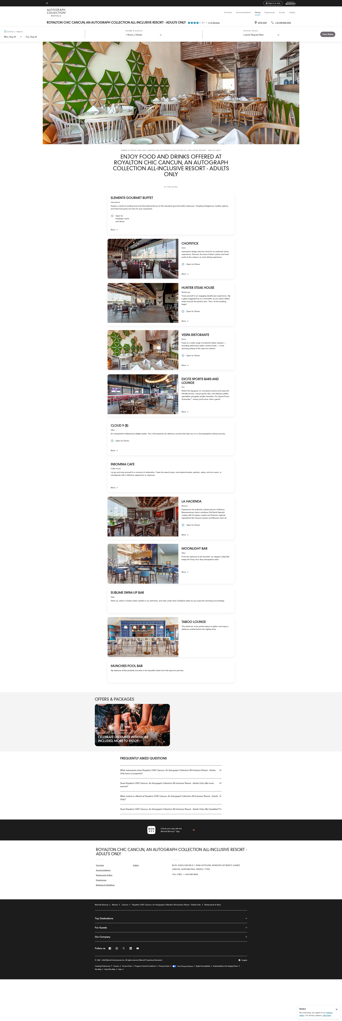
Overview (228, 12)
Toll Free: (185, 874)
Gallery (292, 12)
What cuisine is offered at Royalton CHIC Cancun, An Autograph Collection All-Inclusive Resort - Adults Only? (169, 798)
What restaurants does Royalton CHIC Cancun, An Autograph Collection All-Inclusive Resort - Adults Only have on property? (168, 772)
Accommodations (243, 12)
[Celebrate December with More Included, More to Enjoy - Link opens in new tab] (132, 725)
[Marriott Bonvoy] (289, 3)
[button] (273, 3)
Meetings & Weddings (105, 885)
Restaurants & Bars (104, 875)
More (113, 230)
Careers (116, 966)
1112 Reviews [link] (214, 23)
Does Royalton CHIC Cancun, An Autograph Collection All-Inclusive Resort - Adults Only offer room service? (167, 785)
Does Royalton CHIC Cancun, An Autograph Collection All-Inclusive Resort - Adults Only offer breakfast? (169, 809)
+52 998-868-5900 (283, 23)
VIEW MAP (262, 23)
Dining (257, 12)
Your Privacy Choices (184, 966)
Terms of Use (127, 966)
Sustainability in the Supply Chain (225, 966)
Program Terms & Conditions (145, 966)
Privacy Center (164, 966)
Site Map (98, 969)
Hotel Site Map (109, 969)
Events (282, 12)
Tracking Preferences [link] (102, 966)
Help (120, 969)
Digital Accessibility (203, 966)
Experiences (270, 12)
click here (327, 1015)
